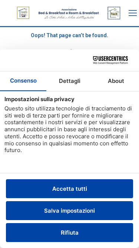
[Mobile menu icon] (133, 13)
